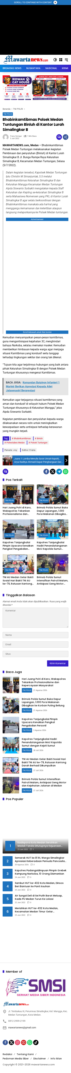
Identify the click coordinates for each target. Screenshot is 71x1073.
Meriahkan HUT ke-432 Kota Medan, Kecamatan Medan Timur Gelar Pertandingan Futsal (36, 910)
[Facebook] (46, 471)
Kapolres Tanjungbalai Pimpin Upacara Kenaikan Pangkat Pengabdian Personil (18, 546)
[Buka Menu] (61, 60)
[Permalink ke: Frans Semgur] (6, 137)
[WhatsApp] (65, 471)
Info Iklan (56, 1058)
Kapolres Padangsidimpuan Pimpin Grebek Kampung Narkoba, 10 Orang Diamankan (40, 872)
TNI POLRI (7, 114)
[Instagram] (17, 1042)
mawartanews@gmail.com (22, 1027)
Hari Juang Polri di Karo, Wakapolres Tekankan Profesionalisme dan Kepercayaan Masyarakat (18, 511)
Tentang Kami (25, 1054)
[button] (55, 60)
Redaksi (7, 1054)
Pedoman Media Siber (16, 1058)
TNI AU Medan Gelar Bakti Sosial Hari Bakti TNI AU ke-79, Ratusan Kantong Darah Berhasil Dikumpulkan (18, 581)
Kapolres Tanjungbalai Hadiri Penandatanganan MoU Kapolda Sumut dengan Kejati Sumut (52, 546)
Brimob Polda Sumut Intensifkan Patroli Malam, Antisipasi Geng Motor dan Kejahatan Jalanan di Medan (52, 581)
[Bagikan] (65, 137)
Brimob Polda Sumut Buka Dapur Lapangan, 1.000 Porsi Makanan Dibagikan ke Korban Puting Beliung (52, 511)
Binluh (40, 438)
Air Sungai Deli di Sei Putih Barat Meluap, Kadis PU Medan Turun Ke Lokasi (38, 897)
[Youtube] (23, 1042)
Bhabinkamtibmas (22, 438)
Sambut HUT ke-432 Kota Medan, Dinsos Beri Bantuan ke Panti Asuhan (39, 885)
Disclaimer (39, 1058)
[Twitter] (52, 471)
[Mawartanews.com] (26, 59)
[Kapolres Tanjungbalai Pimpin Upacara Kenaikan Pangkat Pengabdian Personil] (18, 529)
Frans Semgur (16, 136)
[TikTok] (35, 1042)
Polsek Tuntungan (39, 442)
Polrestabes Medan (15, 442)
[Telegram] (59, 471)
